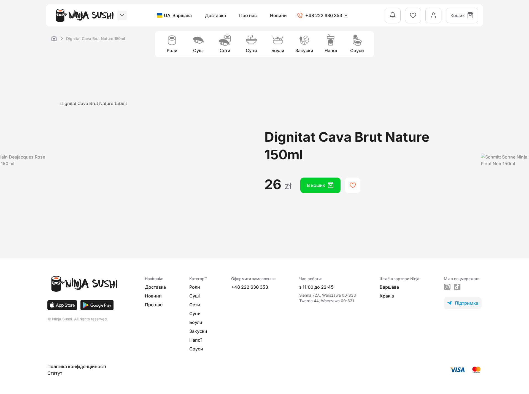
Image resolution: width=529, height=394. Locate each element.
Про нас (248, 15)
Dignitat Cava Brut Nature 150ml (95, 38)
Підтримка (462, 303)
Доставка (215, 15)
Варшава (389, 287)
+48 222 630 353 (249, 287)
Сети (194, 304)
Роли (194, 287)
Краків (387, 296)
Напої (195, 340)
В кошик (320, 185)
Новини (278, 15)
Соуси (196, 349)
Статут (54, 373)
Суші (194, 296)
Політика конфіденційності (76, 366)
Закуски (198, 331)
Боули (195, 322)
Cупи (195, 313)
